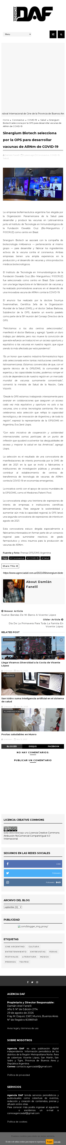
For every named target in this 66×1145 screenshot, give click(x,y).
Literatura (29, 957)
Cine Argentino (15, 946)
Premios (10, 962)
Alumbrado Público (13, 712)
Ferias (53, 951)
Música (44, 957)
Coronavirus (18, 120)
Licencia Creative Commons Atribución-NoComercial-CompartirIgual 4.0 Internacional (31, 835)
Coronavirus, (43, 155)
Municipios (9, 676)
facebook (53, 746)
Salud (43, 120)
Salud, (6, 158)
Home (6, 120)
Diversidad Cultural (14, 640)
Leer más (57, 1142)
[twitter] (32, 982)
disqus (33, 746)
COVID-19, (55, 155)
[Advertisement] (33, 76)
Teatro (24, 962)
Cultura (34, 946)
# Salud (45, 558)
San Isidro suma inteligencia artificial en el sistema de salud (32, 700)
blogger (12, 746)
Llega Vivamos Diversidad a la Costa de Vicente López (30, 664)
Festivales (11, 957)
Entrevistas (38, 951)
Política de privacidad (18, 1075)
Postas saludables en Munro (19, 734)
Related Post (10, 632)
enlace (10, 1110)
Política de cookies (17, 1121)
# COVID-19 (33, 558)
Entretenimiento (16, 951)
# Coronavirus (17, 558)
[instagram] (37, 982)
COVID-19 (32, 120)
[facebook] (27, 982)
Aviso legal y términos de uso (23, 1028)
